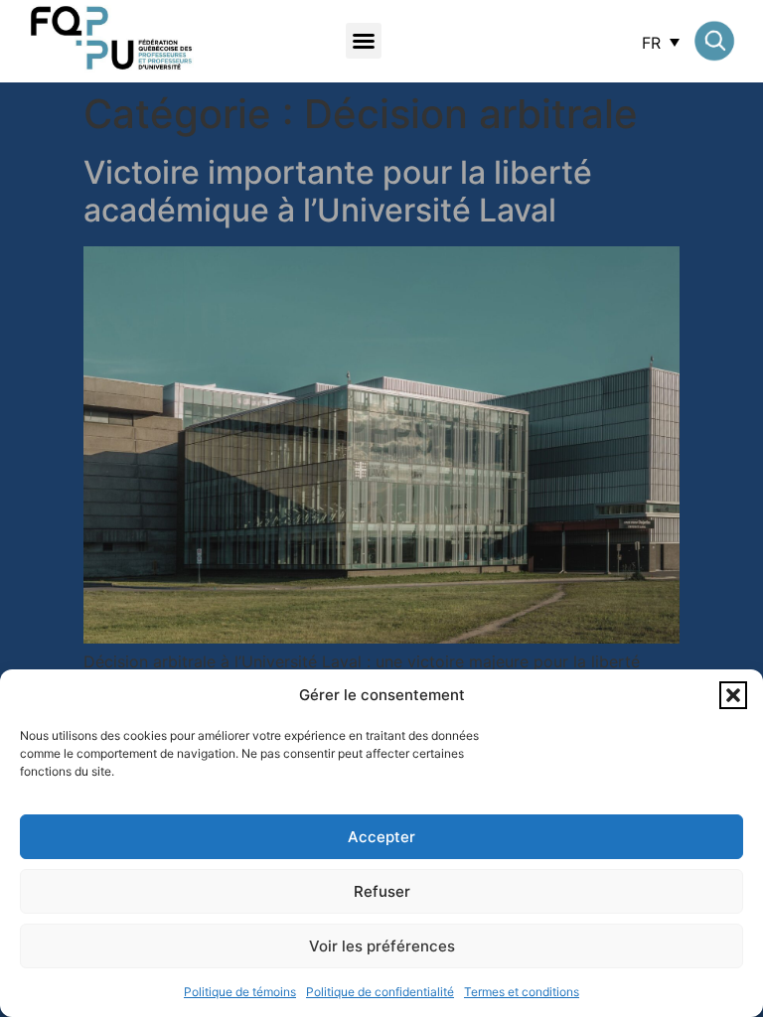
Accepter (381, 836)
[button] (733, 695)
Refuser (382, 891)
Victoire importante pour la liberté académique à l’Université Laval (337, 191)
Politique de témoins (240, 991)
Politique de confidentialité (380, 991)
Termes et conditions (521, 991)
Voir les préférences (382, 946)
